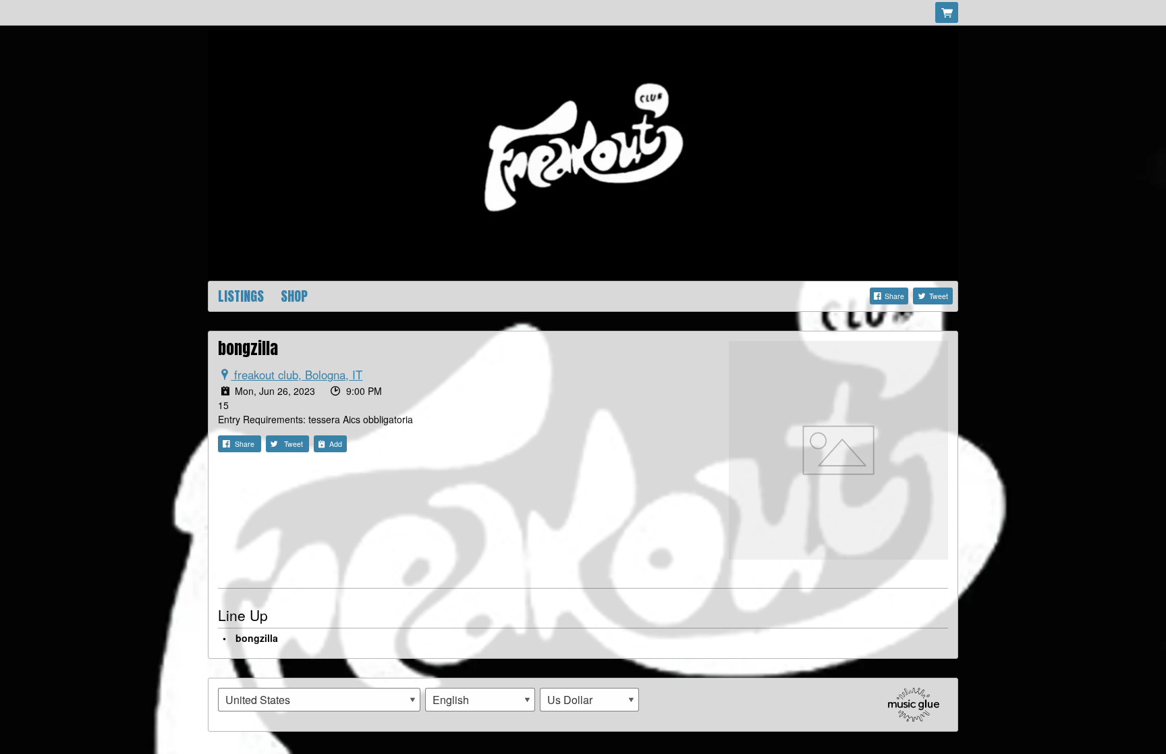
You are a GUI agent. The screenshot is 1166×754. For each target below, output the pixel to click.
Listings (241, 296)
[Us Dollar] (589, 700)
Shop (294, 296)
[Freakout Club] (583, 154)
